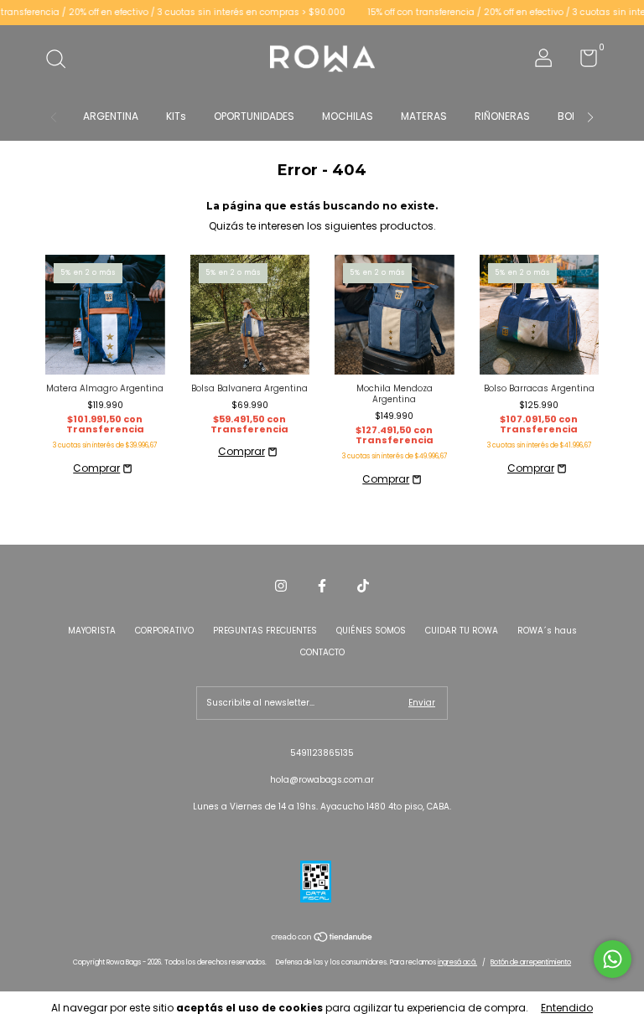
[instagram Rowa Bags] (281, 585)
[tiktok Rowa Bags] (363, 585)
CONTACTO (322, 652)
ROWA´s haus (547, 630)
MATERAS (424, 116)
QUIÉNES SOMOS (371, 630)
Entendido (567, 1008)
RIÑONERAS (502, 116)
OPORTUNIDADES (254, 116)
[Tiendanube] (322, 939)
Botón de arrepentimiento (531, 962)
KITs (176, 116)
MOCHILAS (347, 116)
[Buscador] (61, 60)
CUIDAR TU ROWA (461, 630)
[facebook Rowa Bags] (322, 585)
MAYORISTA (92, 630)
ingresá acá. (457, 962)
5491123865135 (322, 753)
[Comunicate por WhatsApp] (612, 959)
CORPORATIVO (164, 630)
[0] (582, 62)
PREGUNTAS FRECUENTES (265, 630)
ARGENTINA (110, 116)
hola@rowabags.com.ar (322, 779)
